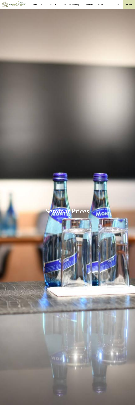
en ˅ (117, 5)
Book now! (128, 4)
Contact (100, 4)
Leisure (53, 4)
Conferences (88, 4)
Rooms (43, 4)
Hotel (35, 4)
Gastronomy (74, 4)
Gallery (63, 4)
